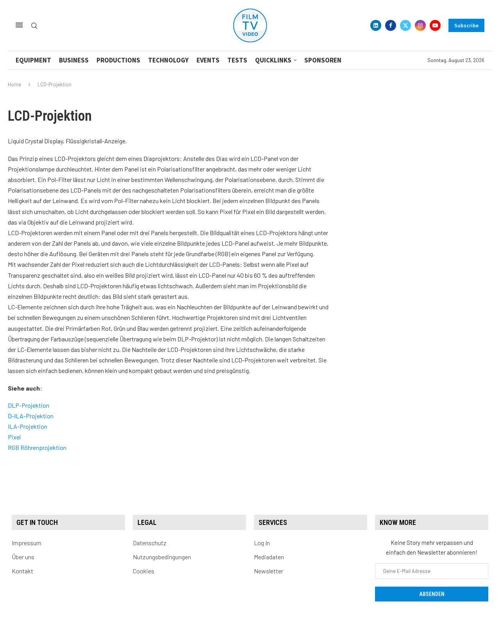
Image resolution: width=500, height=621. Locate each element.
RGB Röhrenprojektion (37, 447)
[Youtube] (435, 25)
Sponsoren (322, 60)
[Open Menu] (19, 25)
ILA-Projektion (27, 426)
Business (74, 60)
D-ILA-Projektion (31, 415)
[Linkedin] (375, 25)
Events (208, 60)
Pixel (14, 437)
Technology (168, 60)
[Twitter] (405, 25)
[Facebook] (390, 25)
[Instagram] (420, 25)
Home (14, 84)
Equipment (33, 60)
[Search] (34, 26)
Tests (237, 60)
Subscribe (466, 25)
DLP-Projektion (28, 405)
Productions (118, 60)
